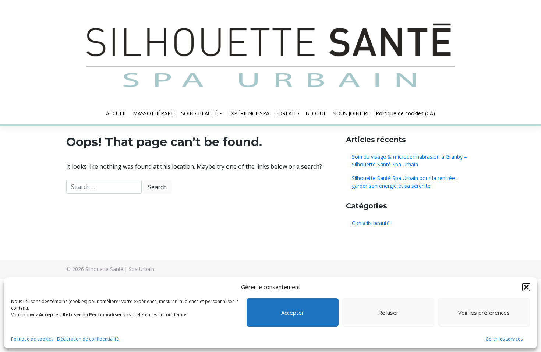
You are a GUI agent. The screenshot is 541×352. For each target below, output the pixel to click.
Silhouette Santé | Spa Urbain (119, 268)
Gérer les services (504, 339)
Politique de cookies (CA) (405, 113)
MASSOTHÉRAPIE (154, 113)
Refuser (388, 312)
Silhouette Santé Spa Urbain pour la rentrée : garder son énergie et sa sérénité (404, 182)
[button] (526, 287)
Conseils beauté (371, 222)
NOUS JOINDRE (351, 113)
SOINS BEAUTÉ (199, 113)
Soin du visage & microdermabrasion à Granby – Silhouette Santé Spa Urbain (409, 160)
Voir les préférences (484, 312)
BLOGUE (315, 113)
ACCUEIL (116, 113)
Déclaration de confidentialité (88, 339)
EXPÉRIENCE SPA (248, 113)
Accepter (292, 312)
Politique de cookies (32, 339)
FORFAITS (287, 113)
